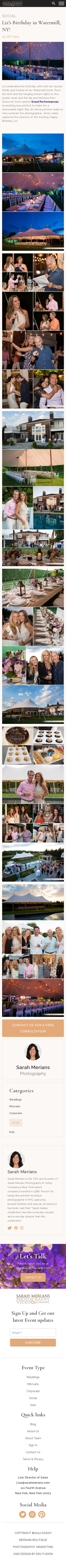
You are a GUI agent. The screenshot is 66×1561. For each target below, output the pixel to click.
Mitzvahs (14, 1106)
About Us (33, 1431)
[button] (53, 3)
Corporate (15, 1113)
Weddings (15, 1099)
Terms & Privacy (33, 1459)
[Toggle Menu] (61, 3)
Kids (11, 1132)
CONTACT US (33, 1277)
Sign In (33, 1445)
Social (16, 1122)
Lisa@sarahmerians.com (33, 1268)
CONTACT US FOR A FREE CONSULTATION (33, 1028)
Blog (33, 1424)
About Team (33, 1438)
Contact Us (33, 1452)
